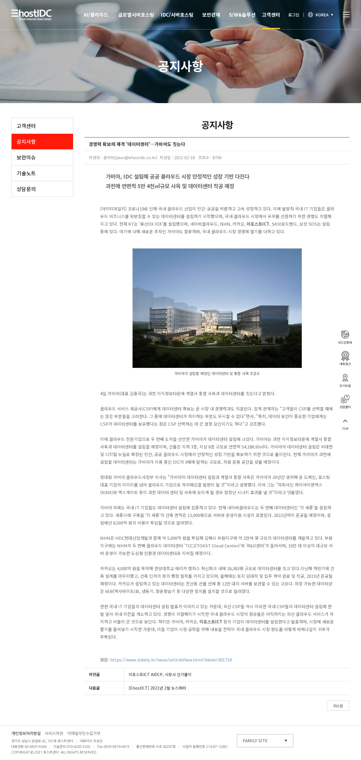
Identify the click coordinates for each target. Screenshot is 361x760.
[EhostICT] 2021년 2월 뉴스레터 (157, 688)
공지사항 (26, 141)
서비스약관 (54, 733)
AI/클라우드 (96, 14)
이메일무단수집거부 (83, 733)
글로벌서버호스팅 (136, 14)
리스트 (338, 705)
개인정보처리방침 (26, 733)
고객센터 (271, 14)
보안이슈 (26, 157)
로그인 (293, 14)
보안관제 (211, 14)
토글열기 (346, 14)
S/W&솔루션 (242, 14)
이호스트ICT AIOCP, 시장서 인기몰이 (160, 674)
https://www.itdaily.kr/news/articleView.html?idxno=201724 (171, 660)
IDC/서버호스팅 (177, 14)
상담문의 (26, 188)
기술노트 (26, 173)
